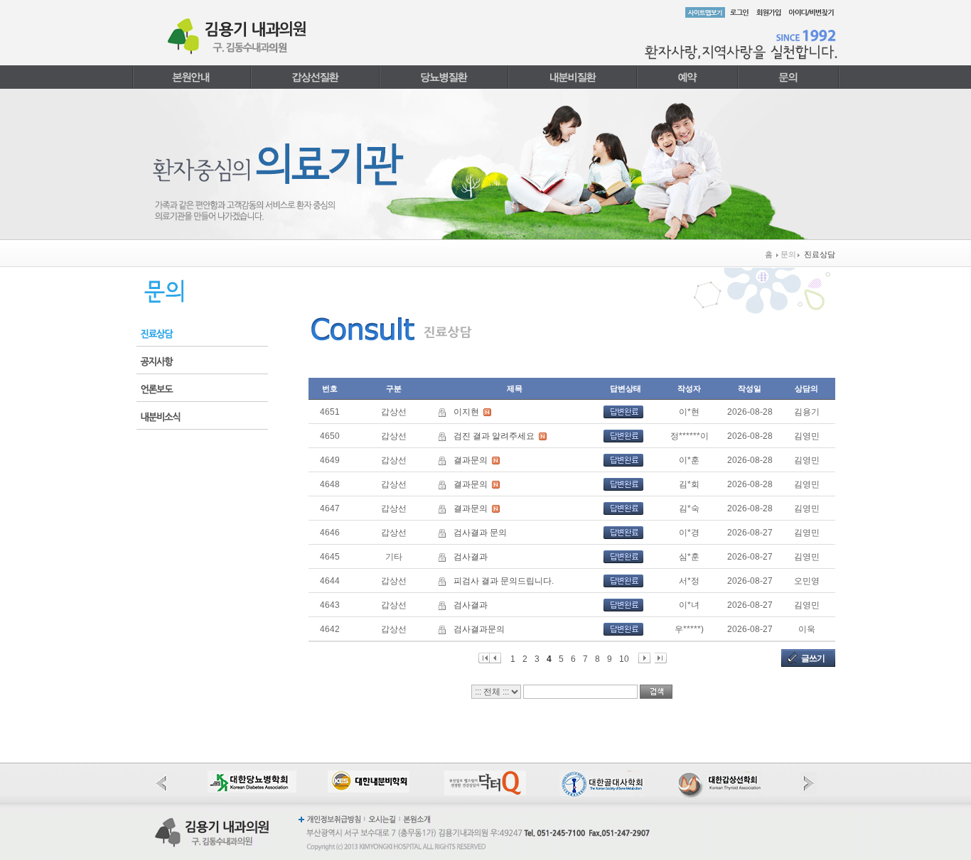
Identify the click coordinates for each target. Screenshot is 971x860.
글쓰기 (813, 658)
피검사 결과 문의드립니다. (504, 581)
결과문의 (471, 460)
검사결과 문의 (480, 533)
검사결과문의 (479, 629)
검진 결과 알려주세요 (494, 436)
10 (624, 658)
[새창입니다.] (252, 776)
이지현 (466, 412)
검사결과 (471, 557)
